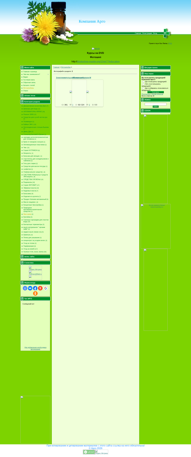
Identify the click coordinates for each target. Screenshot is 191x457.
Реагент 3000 (28, 114)
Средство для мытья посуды (34, 166)
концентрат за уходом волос (34, 240)
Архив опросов (157, 94)
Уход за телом (28, 243)
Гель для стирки (29, 163)
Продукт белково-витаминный (34, 199)
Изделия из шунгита (31, 196)
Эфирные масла (29, 188)
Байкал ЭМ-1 (28, 124)
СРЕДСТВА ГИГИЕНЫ (31, 179)
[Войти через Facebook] (35, 288)
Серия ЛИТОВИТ (30, 185)
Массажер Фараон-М (82, 78)
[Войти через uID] (25, 288)
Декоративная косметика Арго (34, 106)
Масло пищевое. (29, 202)
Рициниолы (27, 182)
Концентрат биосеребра (32, 205)
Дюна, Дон (27, 131)
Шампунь (27, 235)
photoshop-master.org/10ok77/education (98, 61)
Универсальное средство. (33, 172)
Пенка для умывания (31, 237)
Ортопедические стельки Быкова (36, 127)
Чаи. (25, 147)
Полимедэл (27, 121)
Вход (155, 33)
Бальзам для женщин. (31, 156)
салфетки (27, 169)
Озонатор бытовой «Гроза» (33, 134)
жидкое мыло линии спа (32, 232)
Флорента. (27, 153)
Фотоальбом (66, 67)
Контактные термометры (32, 224)
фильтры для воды (30, 109)
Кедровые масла (29, 191)
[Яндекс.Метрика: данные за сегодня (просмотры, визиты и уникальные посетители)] (35, 268)
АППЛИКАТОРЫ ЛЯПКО (32, 111)
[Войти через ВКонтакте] (30, 288)
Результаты (146, 94)
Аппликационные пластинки (33, 145)
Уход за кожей (28, 249)
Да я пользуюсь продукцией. (156, 81)
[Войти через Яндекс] (40, 288)
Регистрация (147, 33)
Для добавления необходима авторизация (35, 348)
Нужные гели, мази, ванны (33, 252)
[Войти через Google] (45, 288)
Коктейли (26, 217)
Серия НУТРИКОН (30, 150)
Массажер (27, 214)
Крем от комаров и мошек (33, 142)
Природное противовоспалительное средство (32, 209)
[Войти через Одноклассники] (35, 293)
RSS (170, 43)
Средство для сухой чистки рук (35, 117)
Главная (138, 33)
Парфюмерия (28, 246)
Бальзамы (27, 193)
